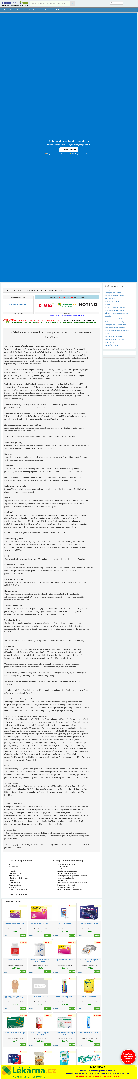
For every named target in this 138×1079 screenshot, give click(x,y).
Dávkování (12, 871)
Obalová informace (111, 345)
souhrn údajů (13, 892)
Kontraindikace (62, 866)
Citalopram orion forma (113, 293)
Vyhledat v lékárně (18, 304)
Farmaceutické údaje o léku (114, 339)
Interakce (12, 869)
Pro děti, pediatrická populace (67, 871)
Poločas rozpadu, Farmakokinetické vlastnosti (72, 882)
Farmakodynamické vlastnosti (115, 327)
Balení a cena (109, 342)
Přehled (7, 290)
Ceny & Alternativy (58, 10)
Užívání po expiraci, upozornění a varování (72, 876)
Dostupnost (61, 290)
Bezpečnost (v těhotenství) (66, 885)
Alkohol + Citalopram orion (18, 889)
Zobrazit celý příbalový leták (18, 878)
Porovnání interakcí (23, 10)
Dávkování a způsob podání (66, 864)
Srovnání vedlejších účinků (41, 10)
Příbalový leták (41, 290)
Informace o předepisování (18, 894)
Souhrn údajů (53, 290)
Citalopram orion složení (113, 290)
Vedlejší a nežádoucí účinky (66, 887)
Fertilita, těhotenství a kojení (67, 873)
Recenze (11, 880)
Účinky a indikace (15, 885)
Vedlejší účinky (16, 290)
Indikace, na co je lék (112, 301)
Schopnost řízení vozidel (65, 878)
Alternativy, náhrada (15, 882)
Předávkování (62, 880)
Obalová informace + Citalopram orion (70, 889)
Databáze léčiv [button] (8, 10)
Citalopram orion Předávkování (115, 325)
